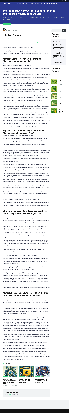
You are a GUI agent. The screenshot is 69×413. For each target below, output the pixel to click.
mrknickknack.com (54, 119)
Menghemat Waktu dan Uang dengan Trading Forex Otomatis (58, 56)
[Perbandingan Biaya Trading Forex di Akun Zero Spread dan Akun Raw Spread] (54, 83)
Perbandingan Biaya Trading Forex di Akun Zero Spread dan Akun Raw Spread (58, 43)
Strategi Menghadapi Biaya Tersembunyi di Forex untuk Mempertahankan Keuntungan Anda (24, 42)
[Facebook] (62, 1)
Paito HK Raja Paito (55, 120)
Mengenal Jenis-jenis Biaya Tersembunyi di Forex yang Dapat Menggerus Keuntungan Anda (24, 44)
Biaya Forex (27, 3)
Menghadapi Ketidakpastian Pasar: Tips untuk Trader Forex (58, 49)
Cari (52, 28)
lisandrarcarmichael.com (56, 133)
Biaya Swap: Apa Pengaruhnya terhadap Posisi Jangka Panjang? (58, 61)
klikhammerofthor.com (55, 129)
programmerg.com (54, 124)
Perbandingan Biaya (44, 3)
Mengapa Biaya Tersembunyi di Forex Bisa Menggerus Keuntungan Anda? (20, 38)
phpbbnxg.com (61, 119)
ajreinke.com (53, 128)
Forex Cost (6, 3)
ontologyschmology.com (56, 137)
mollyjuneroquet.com (55, 134)
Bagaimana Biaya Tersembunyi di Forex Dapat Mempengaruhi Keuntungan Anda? (22, 40)
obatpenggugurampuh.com (56, 136)
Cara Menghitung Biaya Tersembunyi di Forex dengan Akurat (41, 381)
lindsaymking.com (62, 131)
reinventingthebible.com (55, 139)
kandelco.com (60, 116)
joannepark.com (54, 116)
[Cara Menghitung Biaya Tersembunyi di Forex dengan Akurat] (42, 371)
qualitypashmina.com (55, 126)
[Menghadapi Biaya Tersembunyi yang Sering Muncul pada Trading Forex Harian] (10, 371)
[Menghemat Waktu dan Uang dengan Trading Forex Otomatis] (54, 105)
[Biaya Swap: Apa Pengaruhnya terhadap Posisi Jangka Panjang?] (54, 112)
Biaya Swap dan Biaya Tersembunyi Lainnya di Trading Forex (25, 381)
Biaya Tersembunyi (35, 3)
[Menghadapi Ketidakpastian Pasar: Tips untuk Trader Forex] (54, 91)
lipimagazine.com (54, 132)
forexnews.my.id (63, 126)
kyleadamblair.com (54, 131)
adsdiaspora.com (62, 127)
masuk (10, 394)
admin (9, 29)
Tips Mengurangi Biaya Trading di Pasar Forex (57, 53)
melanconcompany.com (55, 118)
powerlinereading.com (55, 123)
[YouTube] (65, 1)
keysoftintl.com (54, 117)
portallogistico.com (55, 122)
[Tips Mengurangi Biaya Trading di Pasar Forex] (54, 98)
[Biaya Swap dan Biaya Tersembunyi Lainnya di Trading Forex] (26, 371)
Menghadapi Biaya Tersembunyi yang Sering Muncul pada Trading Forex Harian (10, 381)
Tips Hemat (21, 3)
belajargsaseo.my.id (55, 127)
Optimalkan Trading (53, 3)
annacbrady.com (59, 128)
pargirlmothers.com (55, 138)
